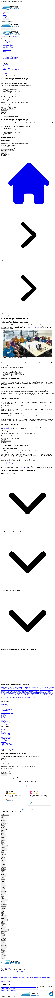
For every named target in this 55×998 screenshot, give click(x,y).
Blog (17, 987)
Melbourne (25, 692)
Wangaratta (3, 697)
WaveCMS (3, 714)
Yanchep (31, 697)
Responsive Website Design (6, 709)
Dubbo (19, 690)
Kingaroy (48, 691)
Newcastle (25, 693)
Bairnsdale (30, 687)
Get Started (10, 21)
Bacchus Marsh (24, 687)
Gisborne (47, 690)
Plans (5, 16)
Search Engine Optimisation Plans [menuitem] (10, 57)
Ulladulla (30, 696)
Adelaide (3, 687)
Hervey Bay (23, 691)
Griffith (15, 691)
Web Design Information (6, 722)
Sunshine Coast (47, 694)
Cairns (35, 688)
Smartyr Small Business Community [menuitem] (11, 69)
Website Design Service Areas (7, 724)
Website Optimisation (5, 717)
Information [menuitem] (5, 64)
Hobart (27, 691)
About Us (15, 988)
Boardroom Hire (30, 987)
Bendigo (52, 687)
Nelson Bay (20, 693)
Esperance (31, 690)
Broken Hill (10, 688)
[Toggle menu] (13, 29)
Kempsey (44, 691)
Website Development (5, 708)
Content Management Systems (7, 713)
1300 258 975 (3, 21)
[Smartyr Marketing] (31, 996)
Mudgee (2, 693)
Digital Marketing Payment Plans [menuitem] (10, 54)
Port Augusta (42, 693)
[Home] (10, 10)
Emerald (27, 690)
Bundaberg (23, 688)
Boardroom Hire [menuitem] (6, 68)
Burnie (27, 688)
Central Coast (50, 688)
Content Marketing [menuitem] (7, 46)
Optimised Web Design (5, 705)
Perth (38, 693)
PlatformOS (3, 716)
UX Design (3, 720)
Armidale (19, 687)
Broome (15, 688)
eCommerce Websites (5, 710)
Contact (11, 988)
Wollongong (26, 697)
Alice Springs (14, 687)
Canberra (45, 688)
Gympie (19, 691)
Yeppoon (35, 697)
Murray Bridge (7, 693)
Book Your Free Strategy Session (7, 109)
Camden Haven (40, 688)
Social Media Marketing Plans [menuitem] (9, 59)
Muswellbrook (14, 693)
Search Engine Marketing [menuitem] (8, 45)
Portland (17, 694)
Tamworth (8, 696)
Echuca (23, 690)
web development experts (19, 362)
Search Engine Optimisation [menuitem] (9, 44)
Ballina (38, 687)
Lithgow (11, 692)
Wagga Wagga (46, 696)
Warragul (8, 697)
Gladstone (51, 690)
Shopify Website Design (6, 711)
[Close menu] (1, 38)
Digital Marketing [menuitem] (7, 41)
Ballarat (34, 687)
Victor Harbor (40, 696)
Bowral (2, 688)
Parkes (35, 693)
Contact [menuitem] (5, 72)
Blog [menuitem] (4, 65)
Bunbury (19, 688)
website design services (33, 327)
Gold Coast (3, 691)
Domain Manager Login (6, 987)
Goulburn (8, 691)
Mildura (33, 692)
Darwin (11, 690)
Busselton (31, 688)
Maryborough (20, 692)
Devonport (15, 690)
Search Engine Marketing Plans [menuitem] (10, 58)
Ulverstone (34, 696)
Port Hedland (48, 693)
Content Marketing (41, 977)
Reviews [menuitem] (5, 70)
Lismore (7, 692)
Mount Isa (50, 692)
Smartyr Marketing (7, 13)
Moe (36, 692)
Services (5, 12)
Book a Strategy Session (6, 440)
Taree (12, 696)
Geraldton (42, 690)
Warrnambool (13, 697)
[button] (27, 501)
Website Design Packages (7, 428)
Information (6, 19)
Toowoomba (16, 696)
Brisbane (6, 688)
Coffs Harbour (4, 690)
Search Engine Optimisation (9, 463)
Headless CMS (4, 715)
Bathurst (48, 687)
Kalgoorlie (35, 691)
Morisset (39, 692)
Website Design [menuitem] (6, 42)
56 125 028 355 (6, 970)
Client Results (6, 62)
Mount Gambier (44, 692)
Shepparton (29, 694)
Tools (4, 15)
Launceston (3, 692)
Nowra (29, 693)
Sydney (4, 696)
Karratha (40, 691)
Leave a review (31, 785)
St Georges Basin (40, 694)
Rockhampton (22, 694)
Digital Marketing (7, 462)
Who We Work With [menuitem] (7, 67)
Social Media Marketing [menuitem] (8, 47)
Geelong (38, 690)
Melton (29, 692)
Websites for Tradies (5, 721)
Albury (9, 687)
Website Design (6, 261)
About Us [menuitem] (5, 73)
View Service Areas (5, 814)
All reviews (23, 785)
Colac (8, 690)
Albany (6, 687)
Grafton (12, 691)
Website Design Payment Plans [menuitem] (9, 56)
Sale (26, 694)
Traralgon (26, 696)
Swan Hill (3, 932)
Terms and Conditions (5, 990)
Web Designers (4, 706)
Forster (34, 690)
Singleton (34, 694)
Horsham (31, 691)
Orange (32, 693)
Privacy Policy (14, 990)
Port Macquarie (7, 694)
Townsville (21, 696)
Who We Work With (22, 987)
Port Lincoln (3, 918)
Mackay (15, 692)
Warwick (18, 697)
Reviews (7, 988)
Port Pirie (13, 694)
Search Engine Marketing (32, 977)
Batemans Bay (43, 687)
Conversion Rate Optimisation (7, 719)
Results (4, 17)
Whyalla (22, 697)
